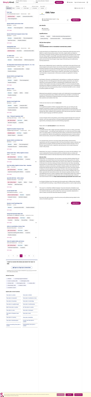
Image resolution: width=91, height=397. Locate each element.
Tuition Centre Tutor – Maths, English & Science (17, 152)
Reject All (69, 394)
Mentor (9, 278)
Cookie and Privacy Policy (13, 271)
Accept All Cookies (78, 394)
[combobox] (24, 2)
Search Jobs (59, 2)
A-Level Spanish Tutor (12, 190)
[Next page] (33, 255)
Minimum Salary (35, 6)
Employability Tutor (11, 46)
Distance (17, 6)
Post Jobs (71, 2)
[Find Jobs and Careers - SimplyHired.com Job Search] (8, 2)
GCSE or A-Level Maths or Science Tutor (16, 226)
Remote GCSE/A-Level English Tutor (15, 76)
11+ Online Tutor (10, 55)
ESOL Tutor (9, 12)
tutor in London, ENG (12, 281)
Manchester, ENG (12, 285)
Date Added (42, 6)
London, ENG (32, 283)
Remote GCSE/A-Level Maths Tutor (15, 140)
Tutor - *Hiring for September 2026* (15, 116)
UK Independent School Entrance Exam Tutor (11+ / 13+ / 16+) (20, 64)
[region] (45, 395)
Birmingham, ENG (21, 283)
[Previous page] (8, 255)
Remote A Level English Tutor (13, 101)
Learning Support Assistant (21, 278)
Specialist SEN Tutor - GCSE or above (15, 178)
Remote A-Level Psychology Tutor (14, 203)
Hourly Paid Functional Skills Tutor (15, 213)
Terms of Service (29, 270)
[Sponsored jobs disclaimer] (84, 8)
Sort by (7, 6)
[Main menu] (87, 2)
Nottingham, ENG (25, 281)
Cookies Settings (60, 394)
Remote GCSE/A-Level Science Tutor (15, 23)
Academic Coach (12, 287)
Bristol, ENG (10, 283)
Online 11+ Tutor (10, 88)
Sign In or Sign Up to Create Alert (22, 267)
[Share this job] (67, 20)
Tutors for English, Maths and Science (15, 241)
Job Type (24, 6)
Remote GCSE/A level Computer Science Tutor (17, 34)
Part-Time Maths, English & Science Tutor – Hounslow (19, 165)
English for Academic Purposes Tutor (15, 128)
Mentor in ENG (22, 285)
